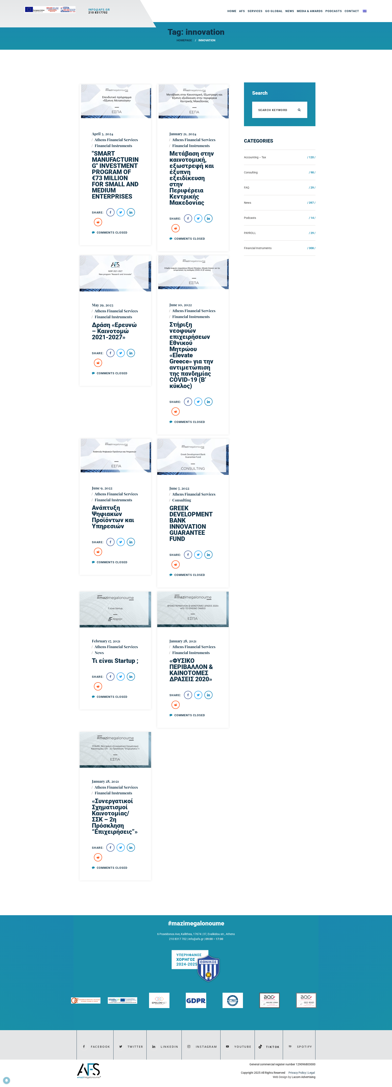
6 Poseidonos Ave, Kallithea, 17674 (179, 934)
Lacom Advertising (303, 1077)
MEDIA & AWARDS (310, 11)
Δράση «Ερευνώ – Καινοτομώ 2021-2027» (114, 331)
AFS (242, 11)
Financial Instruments (113, 145)
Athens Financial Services (116, 139)
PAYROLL (250, 233)
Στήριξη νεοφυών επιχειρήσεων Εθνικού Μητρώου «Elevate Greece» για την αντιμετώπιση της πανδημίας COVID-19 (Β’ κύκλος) (191, 355)
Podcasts (333, 11)
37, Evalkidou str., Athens (219, 934)
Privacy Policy (297, 1072)
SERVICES (255, 11)
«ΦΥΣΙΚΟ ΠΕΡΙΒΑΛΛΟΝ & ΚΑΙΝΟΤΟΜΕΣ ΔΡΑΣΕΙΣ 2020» (191, 670)
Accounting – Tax (255, 157)
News (99, 652)
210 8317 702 (178, 939)
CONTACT (352, 11)
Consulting (181, 500)
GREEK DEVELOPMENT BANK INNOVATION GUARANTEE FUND (191, 523)
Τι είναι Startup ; (115, 660)
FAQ (246, 187)
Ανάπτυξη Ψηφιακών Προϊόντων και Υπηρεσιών (113, 517)
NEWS (289, 11)
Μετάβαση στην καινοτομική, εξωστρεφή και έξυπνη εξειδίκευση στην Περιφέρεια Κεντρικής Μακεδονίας (191, 178)
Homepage (184, 40)
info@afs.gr (99, 9)
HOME (231, 11)
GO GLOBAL (274, 11)
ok (299, 110)
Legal (311, 1072)
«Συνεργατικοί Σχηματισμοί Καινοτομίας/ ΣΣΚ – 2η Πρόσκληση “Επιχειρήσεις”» (115, 816)
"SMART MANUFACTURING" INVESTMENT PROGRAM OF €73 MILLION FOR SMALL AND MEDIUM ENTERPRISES (115, 175)
